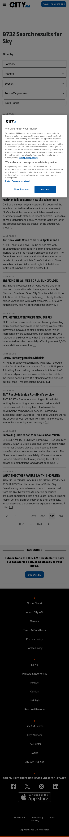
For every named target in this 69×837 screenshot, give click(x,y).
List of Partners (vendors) (17, 181)
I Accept (45, 189)
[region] (34, 156)
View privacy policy (28, 158)
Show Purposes (22, 189)
